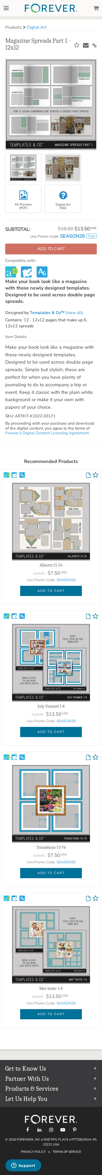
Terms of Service (67, 1152)
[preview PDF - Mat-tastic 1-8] (88, 898)
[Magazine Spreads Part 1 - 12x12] (23, 167)
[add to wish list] (95, 476)
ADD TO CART (51, 590)
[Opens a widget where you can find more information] (23, 1165)
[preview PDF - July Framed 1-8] (88, 616)
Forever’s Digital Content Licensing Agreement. (47, 433)
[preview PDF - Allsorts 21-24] (88, 475)
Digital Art (37, 27)
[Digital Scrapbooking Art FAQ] (63, 199)
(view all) (56, 313)
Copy (91, 236)
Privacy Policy (33, 1152)
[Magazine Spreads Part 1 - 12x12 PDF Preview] (23, 199)
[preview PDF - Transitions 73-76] (88, 757)
